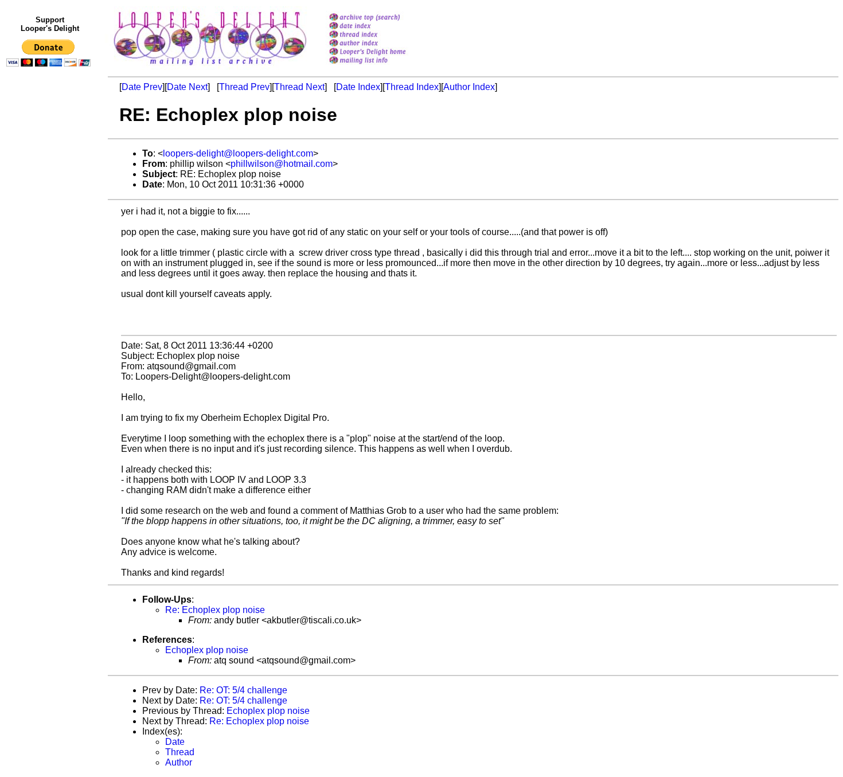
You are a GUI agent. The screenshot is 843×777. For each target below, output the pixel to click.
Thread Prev (244, 87)
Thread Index (412, 87)
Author (178, 762)
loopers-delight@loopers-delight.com (238, 153)
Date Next (187, 87)
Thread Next (299, 87)
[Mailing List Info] (382, 67)
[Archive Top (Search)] (382, 18)
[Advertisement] (50, 308)
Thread (179, 752)
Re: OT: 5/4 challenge (243, 690)
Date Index (358, 87)
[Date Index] (382, 27)
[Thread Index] (382, 35)
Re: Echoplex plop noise (215, 610)
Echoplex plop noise (206, 650)
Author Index (469, 87)
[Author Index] (382, 44)
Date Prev (142, 87)
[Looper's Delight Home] (382, 52)
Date (175, 742)
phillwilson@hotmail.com (282, 164)
